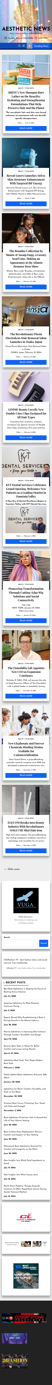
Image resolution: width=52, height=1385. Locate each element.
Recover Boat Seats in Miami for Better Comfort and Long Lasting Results (22, 1047)
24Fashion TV (12, 968)
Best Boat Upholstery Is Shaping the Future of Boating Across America (25, 990)
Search (7, 937)
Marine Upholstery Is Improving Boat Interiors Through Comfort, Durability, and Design (25, 1033)
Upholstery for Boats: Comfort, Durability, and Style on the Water (25, 1090)
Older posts (14, 869)
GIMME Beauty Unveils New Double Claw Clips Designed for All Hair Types (26, 413)
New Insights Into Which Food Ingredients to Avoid (24, 1161)
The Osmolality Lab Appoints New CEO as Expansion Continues (26, 672)
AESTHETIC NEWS (26, 29)
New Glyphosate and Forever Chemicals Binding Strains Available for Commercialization (26, 749)
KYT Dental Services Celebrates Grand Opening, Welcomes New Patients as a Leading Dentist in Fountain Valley (26, 490)
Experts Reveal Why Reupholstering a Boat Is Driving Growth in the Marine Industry (24, 1019)
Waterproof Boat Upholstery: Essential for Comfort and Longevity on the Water (23, 1147)
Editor (20, 123)
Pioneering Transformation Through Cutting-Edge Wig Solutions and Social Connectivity (26, 594)
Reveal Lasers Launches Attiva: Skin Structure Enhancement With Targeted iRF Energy (26, 179)
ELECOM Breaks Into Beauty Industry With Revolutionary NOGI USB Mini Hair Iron (26, 826)
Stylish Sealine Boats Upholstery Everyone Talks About (25, 1076)
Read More (26, 128)
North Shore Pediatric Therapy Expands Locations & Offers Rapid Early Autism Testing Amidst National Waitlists (25, 1189)
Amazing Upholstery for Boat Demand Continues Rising (21, 1004)
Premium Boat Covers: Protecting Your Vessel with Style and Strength (24, 1104)
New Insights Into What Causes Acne (21, 1175)
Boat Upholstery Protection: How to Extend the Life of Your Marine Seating (25, 1119)
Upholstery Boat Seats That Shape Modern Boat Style (23, 1061)
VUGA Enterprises (25, 917)
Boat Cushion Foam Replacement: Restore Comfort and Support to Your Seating (23, 1133)
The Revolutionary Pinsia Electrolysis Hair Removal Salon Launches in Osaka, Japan (26, 338)
